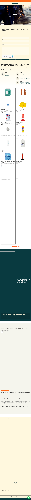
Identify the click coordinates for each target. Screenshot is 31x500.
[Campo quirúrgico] (8, 105)
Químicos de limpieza (10, 123)
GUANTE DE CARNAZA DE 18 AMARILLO (22, 96)
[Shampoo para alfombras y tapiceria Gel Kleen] (23, 143)
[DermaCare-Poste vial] (23, 156)
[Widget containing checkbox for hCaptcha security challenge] (8, 56)
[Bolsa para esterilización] (8, 143)
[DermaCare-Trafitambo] (23, 117)
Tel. (2, 42)
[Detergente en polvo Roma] (8, 117)
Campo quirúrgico (3, 109)
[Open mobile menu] (30, 3)
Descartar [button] (30, 499)
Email (2, 39)
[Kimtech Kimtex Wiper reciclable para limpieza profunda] (8, 156)
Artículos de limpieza (20, 110)
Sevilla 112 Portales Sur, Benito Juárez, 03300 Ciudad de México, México (11, 486)
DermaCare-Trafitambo (19, 122)
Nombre (3, 36)
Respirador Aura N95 (4, 134)
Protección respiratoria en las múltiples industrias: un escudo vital (14, 406)
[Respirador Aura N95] (8, 129)
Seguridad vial (18, 123)
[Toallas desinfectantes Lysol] (23, 129)
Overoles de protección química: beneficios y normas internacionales (15, 392)
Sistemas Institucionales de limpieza (21, 136)
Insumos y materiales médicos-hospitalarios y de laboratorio (7, 111)
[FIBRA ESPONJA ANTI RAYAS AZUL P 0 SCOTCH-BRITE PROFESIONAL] (23, 170)
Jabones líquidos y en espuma (5, 98)
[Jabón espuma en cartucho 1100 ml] (8, 170)
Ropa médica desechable (4, 110)
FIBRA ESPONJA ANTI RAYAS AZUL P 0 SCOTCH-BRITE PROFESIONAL (21, 175)
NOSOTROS (15, 482)
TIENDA (15, 483)
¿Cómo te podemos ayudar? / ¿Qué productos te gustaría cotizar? (12, 46)
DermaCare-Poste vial (19, 161)
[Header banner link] (15, 1)
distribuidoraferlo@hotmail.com (5, 490)
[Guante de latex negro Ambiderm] (8, 209)
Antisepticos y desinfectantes (20, 135)
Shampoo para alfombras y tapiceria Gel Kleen (23, 147)
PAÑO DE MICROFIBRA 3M (20, 109)
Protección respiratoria (4, 135)
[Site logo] (15, 3)
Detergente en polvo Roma (5, 122)
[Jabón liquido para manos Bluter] (8, 92)
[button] (1, 316)
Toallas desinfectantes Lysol (20, 134)
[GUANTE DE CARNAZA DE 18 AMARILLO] (23, 92)
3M (16, 110)
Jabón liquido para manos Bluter (6, 96)
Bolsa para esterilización (4, 147)
